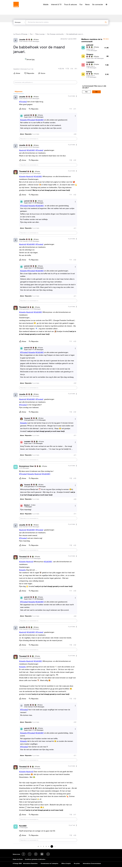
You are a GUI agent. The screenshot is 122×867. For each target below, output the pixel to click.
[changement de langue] (106, 4)
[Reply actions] (75, 116)
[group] (61, 68)
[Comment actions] (76, 96)
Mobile (45, 4)
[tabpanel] (45, 471)
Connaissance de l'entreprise (49, 863)
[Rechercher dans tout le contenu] (105, 22)
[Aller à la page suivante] (55, 846)
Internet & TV (56, 4)
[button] (22, 134)
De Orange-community (55, 34)
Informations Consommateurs (92, 863)
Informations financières (30, 863)
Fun (81, 4)
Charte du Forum (18, 859)
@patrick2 (22, 150)
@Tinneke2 (23, 102)
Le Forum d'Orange (20, 34)
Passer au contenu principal (9, 1)
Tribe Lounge (40, 34)
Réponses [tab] (18, 91)
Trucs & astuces (70, 4)
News (87, 4)
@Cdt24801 (39, 120)
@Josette (23, 120)
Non (86, 91)
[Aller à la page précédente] (38, 846)
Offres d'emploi (66, 863)
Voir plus (106, 39)
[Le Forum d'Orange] (16, 4)
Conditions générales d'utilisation (35, 859)
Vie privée (77, 863)
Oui (96, 91)
